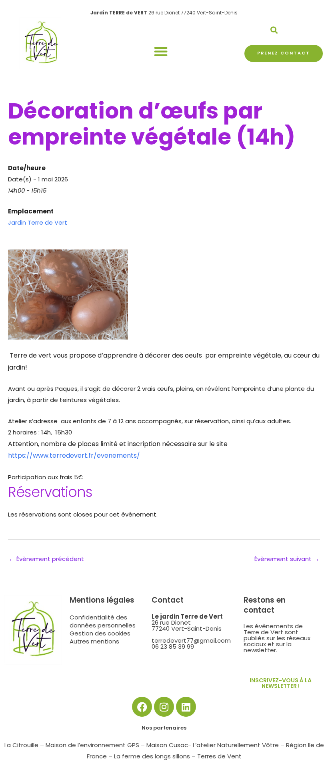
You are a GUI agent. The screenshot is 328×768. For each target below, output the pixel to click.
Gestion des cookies (100, 633)
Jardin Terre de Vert (37, 222)
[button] (161, 51)
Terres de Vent (219, 756)
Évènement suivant (286, 559)
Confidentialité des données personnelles (103, 621)
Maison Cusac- (168, 745)
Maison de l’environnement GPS (92, 745)
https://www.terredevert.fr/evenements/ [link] (74, 455)
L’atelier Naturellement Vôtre (236, 745)
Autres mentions (94, 641)
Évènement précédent (46, 559)
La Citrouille (21, 745)
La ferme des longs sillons (152, 756)
